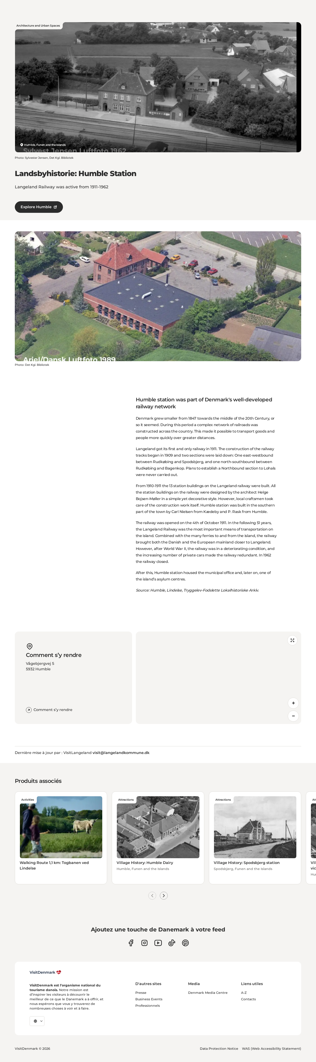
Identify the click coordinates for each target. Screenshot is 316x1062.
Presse (140, 993)
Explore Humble (36, 207)
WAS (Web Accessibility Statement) (271, 1049)
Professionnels (147, 1006)
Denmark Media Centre (208, 993)
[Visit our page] (144, 943)
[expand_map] (292, 640)
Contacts (248, 999)
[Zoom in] (293, 703)
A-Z (244, 993)
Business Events (148, 999)
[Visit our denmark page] (131, 943)
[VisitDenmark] (45, 972)
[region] (218, 678)
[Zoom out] (293, 716)
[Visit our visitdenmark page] (158, 943)
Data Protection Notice (219, 1049)
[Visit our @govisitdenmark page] (172, 943)
